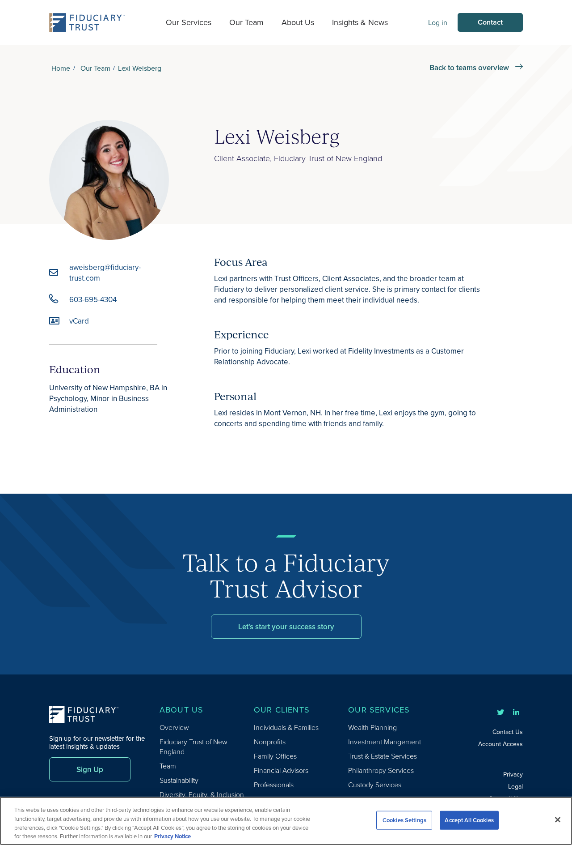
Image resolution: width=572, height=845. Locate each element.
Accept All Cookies (469, 820)
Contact (490, 22)
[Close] (558, 819)
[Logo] (87, 22)
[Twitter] (500, 712)
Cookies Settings (404, 820)
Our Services (188, 22)
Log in (437, 22)
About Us (298, 22)
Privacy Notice (172, 836)
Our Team (246, 22)
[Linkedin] (516, 712)
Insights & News (360, 22)
